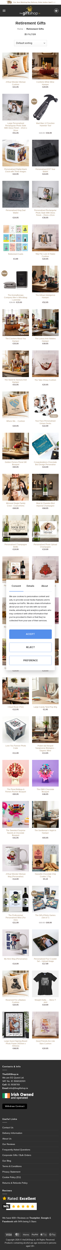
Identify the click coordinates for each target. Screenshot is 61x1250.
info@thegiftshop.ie (18, 1088)
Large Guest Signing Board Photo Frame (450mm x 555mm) (15, 1043)
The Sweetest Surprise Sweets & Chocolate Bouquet (15, 832)
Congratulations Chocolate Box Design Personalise (45, 463)
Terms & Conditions (12, 1166)
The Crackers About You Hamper (15, 340)
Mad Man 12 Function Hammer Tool (45, 124)
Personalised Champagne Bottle (16, 545)
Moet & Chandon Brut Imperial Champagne (45, 504)
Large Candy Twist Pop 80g (45, 707)
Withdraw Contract (14, 1106)
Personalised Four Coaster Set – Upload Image (45, 960)
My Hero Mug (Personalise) (15, 959)
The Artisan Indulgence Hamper (45, 296)
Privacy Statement (11, 1171)
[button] (4, 10)
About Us (6, 1138)
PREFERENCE (30, 660)
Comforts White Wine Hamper (45, 83)
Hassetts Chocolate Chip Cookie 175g (45, 875)
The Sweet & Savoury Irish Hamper (16, 381)
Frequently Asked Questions (16, 1149)
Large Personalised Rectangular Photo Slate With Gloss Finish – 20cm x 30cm (15, 127)
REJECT (30, 647)
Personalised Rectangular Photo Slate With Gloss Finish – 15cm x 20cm (45, 212)
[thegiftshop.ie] (29, 11)
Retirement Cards (15, 254)
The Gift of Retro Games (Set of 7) (45, 916)
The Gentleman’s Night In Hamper (45, 831)
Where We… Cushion (15, 421)
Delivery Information (12, 1133)
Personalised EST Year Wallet (45, 170)
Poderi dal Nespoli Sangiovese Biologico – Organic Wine (45, 748)
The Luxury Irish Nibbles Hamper (45, 340)
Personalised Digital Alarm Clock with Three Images (15, 170)
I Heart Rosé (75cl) (16, 707)
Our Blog (6, 1161)
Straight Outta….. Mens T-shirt (45, 1001)
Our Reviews (8, 1144)
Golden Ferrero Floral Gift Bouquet (15, 463)
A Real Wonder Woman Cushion (16, 83)
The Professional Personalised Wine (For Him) (16, 917)
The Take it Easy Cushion (45, 380)
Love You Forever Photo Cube (15, 747)
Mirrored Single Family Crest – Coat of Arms (15, 504)
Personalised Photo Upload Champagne (45, 545)
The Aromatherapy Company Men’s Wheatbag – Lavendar (15, 297)
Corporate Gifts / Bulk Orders (16, 1155)
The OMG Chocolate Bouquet (45, 790)
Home (20, 29)
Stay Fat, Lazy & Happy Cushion (45, 255)
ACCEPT (30, 634)
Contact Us (7, 1127)
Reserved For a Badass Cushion (16, 1001)
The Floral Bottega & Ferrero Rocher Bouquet (15, 790)
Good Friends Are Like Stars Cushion (45, 1042)
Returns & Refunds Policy (15, 1183)
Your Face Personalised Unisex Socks (45, 422)
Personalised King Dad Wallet (15, 211)
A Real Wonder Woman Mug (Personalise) (16, 875)
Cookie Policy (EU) (11, 1177)
